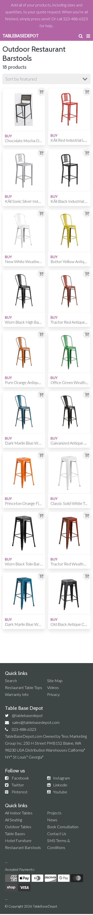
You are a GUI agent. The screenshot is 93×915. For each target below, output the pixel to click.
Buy (8, 136)
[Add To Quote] (41, 92)
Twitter (18, 784)
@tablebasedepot (27, 715)
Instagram (61, 778)
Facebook (20, 778)
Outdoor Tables (18, 826)
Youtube (60, 791)
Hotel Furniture (18, 840)
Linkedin (60, 784)
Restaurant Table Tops (23, 687)
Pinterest (20, 791)
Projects (54, 812)
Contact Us (56, 833)
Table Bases (15, 833)
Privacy (53, 694)
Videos (53, 687)
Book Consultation (62, 826)
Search (11, 680)
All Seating (13, 819)
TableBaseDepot (45, 906)
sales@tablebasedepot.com (36, 722)
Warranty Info (17, 694)
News (52, 819)
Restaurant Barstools (23, 847)
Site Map (54, 680)
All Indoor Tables (18, 812)
